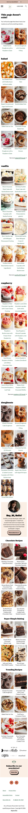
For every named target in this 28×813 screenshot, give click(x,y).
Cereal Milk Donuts (7, 497)
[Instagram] (16, 782)
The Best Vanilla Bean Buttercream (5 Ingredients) (7, 265)
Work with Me (6, 800)
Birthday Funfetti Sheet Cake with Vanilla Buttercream (21, 189)
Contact (17, 795)
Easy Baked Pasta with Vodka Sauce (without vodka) (7, 82)
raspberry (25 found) (19, 394)
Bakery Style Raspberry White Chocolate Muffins (20, 387)
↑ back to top (18, 800)
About (4, 790)
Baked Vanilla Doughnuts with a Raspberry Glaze (7, 48)
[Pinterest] (11, 782)
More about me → (14, 532)
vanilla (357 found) (20, 275)
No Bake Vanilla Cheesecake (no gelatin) (20, 214)
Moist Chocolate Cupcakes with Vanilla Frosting (7, 214)
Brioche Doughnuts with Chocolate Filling (20, 48)
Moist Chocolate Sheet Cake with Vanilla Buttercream (7, 189)
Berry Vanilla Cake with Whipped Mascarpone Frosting (7, 238)
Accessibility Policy (7, 795)
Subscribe (14, 772)
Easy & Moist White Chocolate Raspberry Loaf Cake (7, 387)
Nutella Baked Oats (20, 104)
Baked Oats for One (7, 126)
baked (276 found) (20, 158)
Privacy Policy (12, 790)
